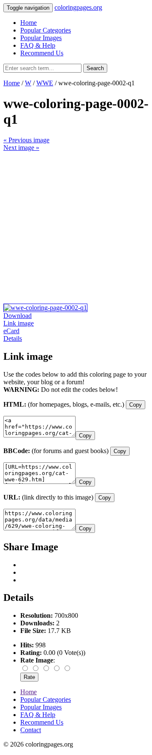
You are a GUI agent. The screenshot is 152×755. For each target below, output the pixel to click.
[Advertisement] (76, 228)
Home (28, 22)
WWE (44, 83)
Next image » (21, 147)
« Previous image (26, 140)
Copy (135, 405)
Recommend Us (41, 53)
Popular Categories (45, 30)
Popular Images (41, 37)
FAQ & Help (37, 45)
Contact (30, 729)
